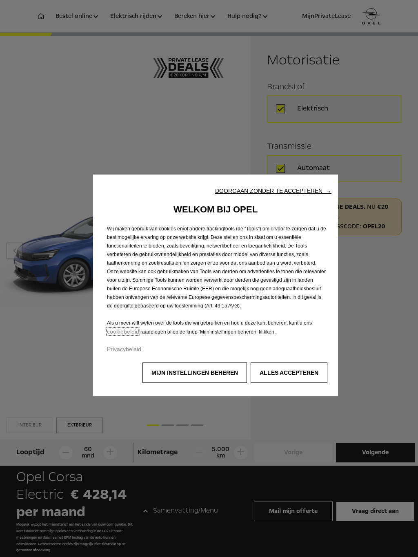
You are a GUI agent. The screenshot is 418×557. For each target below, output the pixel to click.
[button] (273, 191)
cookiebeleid (123, 331)
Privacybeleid (124, 349)
